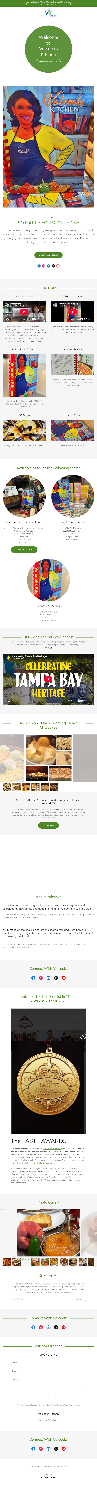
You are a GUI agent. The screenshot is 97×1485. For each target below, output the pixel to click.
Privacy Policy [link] (56, 1405)
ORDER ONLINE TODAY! (48, 255)
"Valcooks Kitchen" (67, 944)
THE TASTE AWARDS (52, 1148)
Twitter (40, 1163)
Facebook (31, 1163)
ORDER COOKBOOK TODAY (48, 61)
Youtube (48, 1163)
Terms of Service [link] (69, 1405)
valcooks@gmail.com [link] (48, 1420)
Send (48, 1397)
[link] (48, 12)
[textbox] (39, 1299)
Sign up (78, 1299)
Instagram (21, 1163)
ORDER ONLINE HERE (24, 550)
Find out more (48, 825)
